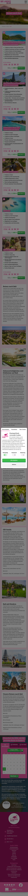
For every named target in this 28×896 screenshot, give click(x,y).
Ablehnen (14, 464)
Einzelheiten (14, 429)
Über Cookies (23, 429)
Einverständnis (5, 429)
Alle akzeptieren (13, 460)
